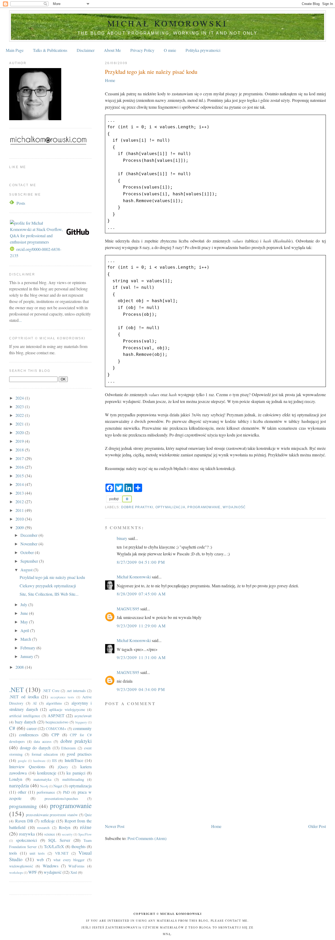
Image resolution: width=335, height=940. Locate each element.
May (24, 621)
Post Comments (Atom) (146, 838)
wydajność (234, 507)
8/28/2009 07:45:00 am (141, 593)
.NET (16, 689)
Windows (50, 866)
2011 (20, 510)
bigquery (81, 722)
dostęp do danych (35, 747)
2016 (20, 467)
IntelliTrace (74, 760)
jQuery (63, 766)
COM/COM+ (56, 728)
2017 (20, 458)
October (27, 552)
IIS (54, 760)
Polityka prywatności (203, 50)
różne (86, 827)
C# (12, 728)
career (32, 728)
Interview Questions (27, 766)
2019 (20, 441)
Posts (20, 203)
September (29, 561)
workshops (16, 872)
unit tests (37, 853)
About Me (112, 50)
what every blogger (69, 859)
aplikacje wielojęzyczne (67, 709)
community (82, 728)
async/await (83, 715)
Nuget (57, 785)
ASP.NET (56, 715)
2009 (20, 527)
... (20, 320)
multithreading (73, 779)
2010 (20, 519)
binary (122, 538)
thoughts (78, 846)
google (22, 760)
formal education (45, 754)
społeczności (26, 840)
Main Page (15, 50)
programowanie (203, 507)
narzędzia (19, 785)
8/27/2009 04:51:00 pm (141, 562)
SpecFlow (85, 834)
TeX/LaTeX (54, 846)
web (40, 859)
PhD (66, 792)
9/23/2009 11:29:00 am (141, 625)
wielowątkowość (21, 866)
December (29, 535)
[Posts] (12, 203)
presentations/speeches (61, 798)
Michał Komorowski (167, 23)
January (27, 656)
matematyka (42, 779)
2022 (20, 415)
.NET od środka (24, 696)
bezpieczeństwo (57, 722)
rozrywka (27, 834)
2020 (20, 432)
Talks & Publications (50, 50)
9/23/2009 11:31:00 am (141, 657)
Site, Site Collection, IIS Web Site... (49, 594)
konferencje (46, 773)
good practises (79, 754)
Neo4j (44, 786)
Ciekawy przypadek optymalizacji (48, 585)
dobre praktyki (137, 507)
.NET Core (50, 690)
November (29, 543)
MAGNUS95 (128, 608)
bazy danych (25, 722)
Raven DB (24, 820)
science (49, 834)
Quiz (88, 814)
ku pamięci (75, 773)
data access (43, 741)
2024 (20, 398)
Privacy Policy (142, 50)
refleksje (48, 820)
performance (46, 792)
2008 (20, 667)
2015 (20, 475)
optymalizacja (170, 507)
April (25, 630)
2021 (20, 424)
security (67, 834)
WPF (32, 872)
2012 (20, 501)
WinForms (76, 866)
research (43, 827)
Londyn (15, 779)
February (28, 647)
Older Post (317, 826)
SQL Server (59, 840)
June (24, 613)
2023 (20, 406)
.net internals (76, 690)
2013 (20, 493)
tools (13, 853)
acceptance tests (62, 697)
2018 (20, 449)
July (24, 604)
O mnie (170, 50)
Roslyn (64, 827)
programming (23, 806)
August (27, 569)
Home (110, 80)
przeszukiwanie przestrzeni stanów (52, 814)
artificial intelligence (24, 715)
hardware (39, 760)
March (26, 639)
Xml (73, 872)
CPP (55, 734)
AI (35, 703)
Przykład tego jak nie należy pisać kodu (151, 71)
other (22, 792)
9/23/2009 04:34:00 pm (141, 689)
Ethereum (68, 747)
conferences (28, 734)
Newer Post (114, 826)
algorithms (54, 703)
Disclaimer (85, 50)
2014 (20, 484)
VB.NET (62, 853)
